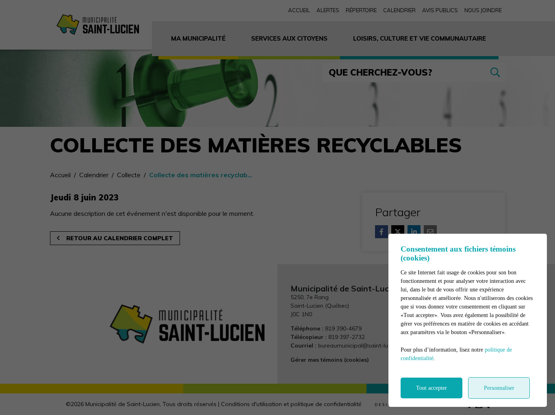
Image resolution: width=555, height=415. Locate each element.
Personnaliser (499, 388)
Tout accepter (431, 388)
